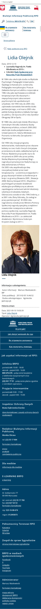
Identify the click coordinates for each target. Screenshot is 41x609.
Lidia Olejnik (12, 313)
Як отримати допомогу (20, 340)
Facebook (6, 559)
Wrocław (6, 533)
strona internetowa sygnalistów (15, 544)
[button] (4, 253)
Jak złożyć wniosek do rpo (20, 334)
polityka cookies (9, 600)
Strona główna (9, 40)
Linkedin (5, 565)
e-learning (6, 480)
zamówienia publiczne (11, 454)
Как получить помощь (20, 346)
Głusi (27, 21)
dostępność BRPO (10, 595)
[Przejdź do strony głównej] (20, 8)
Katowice (6, 527)
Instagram (6, 570)
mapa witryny (8, 592)
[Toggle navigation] (5, 34)
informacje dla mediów (12, 467)
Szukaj (3, 21)
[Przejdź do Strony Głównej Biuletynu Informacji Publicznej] (37, 8)
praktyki (5, 451)
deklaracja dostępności (12, 598)
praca (4, 449)
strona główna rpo (20, 324)
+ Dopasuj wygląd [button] (6, 2)
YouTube (6, 568)
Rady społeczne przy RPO (17, 49)
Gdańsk (5, 530)
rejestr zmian (8, 603)
